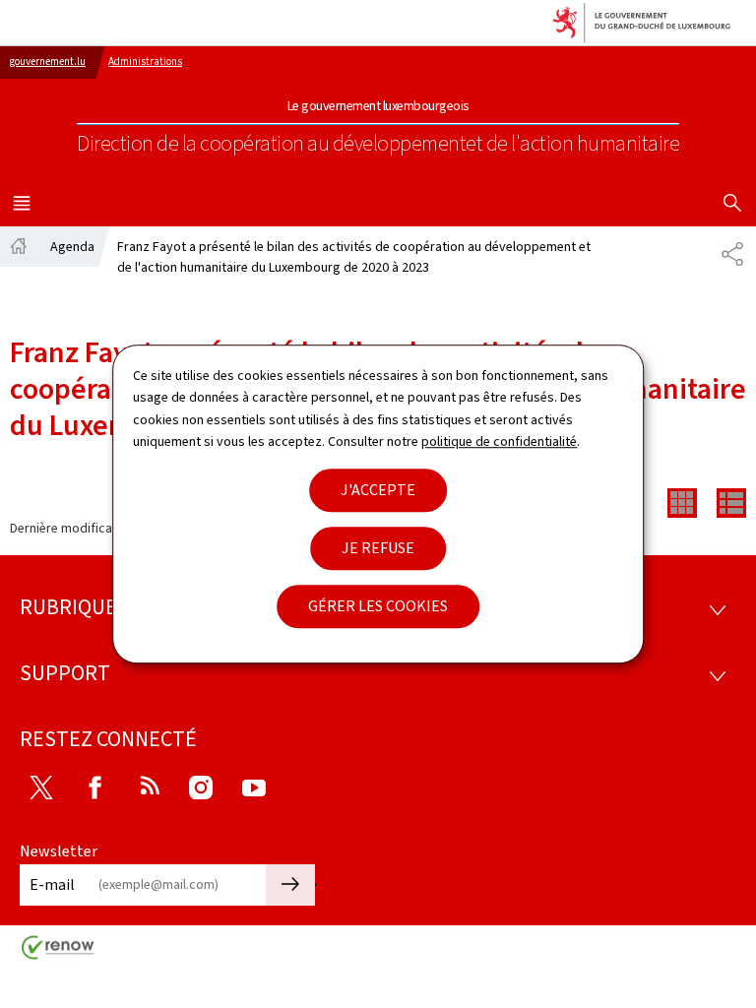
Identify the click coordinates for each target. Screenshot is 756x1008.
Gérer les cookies (378, 606)
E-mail (52, 884)
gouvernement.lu (48, 61)
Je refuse (378, 547)
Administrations (145, 61)
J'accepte (378, 489)
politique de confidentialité (499, 441)
